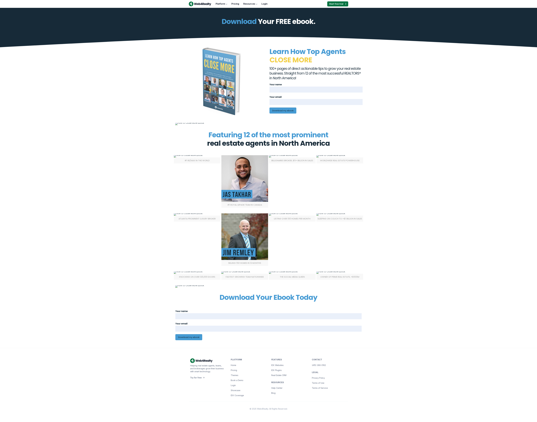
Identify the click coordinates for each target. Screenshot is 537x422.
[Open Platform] (226, 4)
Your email (275, 97)
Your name (275, 84)
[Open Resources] (256, 4)
